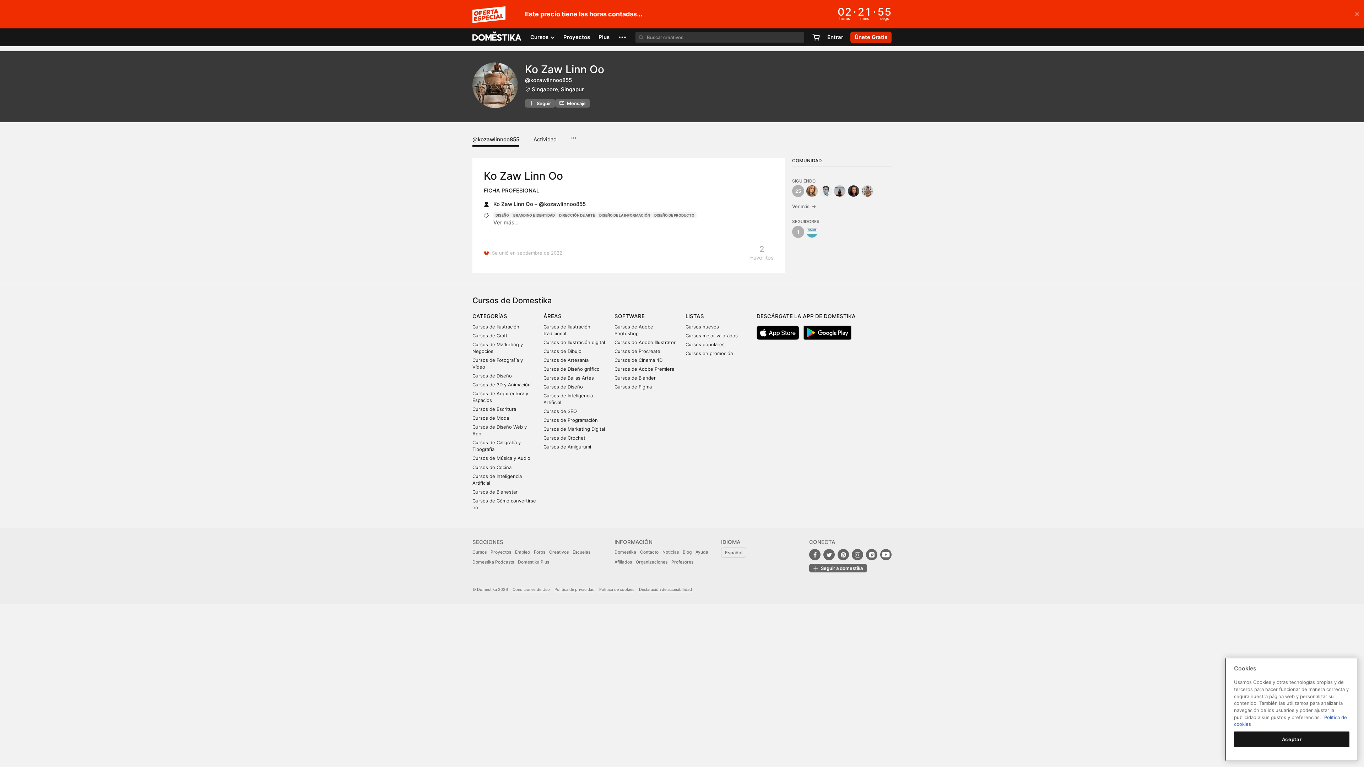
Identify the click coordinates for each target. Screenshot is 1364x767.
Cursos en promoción (709, 353)
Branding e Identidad (534, 215)
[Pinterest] (843, 554)
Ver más (804, 206)
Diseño (502, 215)
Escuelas (581, 552)
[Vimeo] (871, 554)
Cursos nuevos (702, 327)
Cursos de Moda (490, 418)
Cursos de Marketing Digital (574, 429)
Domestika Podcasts (493, 562)
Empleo (522, 552)
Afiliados (623, 562)
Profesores (682, 562)
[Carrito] (816, 37)
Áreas (552, 316)
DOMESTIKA (497, 37)
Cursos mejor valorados (712, 335)
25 (798, 191)
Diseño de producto (674, 215)
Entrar (835, 37)
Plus (604, 37)
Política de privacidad (574, 589)
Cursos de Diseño (492, 376)
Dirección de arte (577, 215)
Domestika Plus (533, 562)
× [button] (1357, 13)
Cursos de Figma (633, 387)
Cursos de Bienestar (495, 492)
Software (630, 316)
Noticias (670, 552)
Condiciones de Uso (531, 589)
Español (733, 552)
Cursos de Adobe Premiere (645, 369)
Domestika (625, 552)
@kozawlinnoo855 (495, 139)
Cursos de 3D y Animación (501, 384)
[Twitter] (829, 554)
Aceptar (1292, 739)
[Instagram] (857, 554)
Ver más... (506, 222)
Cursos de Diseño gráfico (571, 369)
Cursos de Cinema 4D (638, 360)
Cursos (479, 552)
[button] (622, 37)
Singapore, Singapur (558, 89)
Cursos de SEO (560, 411)
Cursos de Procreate (637, 351)
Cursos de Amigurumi (567, 447)
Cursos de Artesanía (566, 360)
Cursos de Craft (490, 335)
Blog (687, 552)
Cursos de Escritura (494, 409)
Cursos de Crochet (564, 438)
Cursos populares (705, 344)
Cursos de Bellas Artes (568, 378)
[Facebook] (815, 554)
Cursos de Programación (570, 420)
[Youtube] (886, 554)
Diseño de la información (624, 215)
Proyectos (576, 37)
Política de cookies (616, 589)
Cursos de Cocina (492, 467)
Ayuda (701, 552)
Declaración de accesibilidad (665, 589)
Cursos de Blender (635, 378)
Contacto (649, 552)
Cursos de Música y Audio (501, 458)
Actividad (545, 139)
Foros (539, 552)
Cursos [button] (540, 37)
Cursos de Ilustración (495, 327)
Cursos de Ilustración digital (574, 342)
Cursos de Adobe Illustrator (645, 342)
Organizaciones (651, 562)
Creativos (559, 552)
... (573, 135)
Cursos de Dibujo (562, 351)
